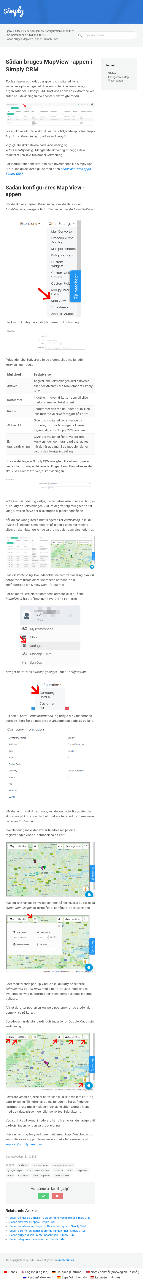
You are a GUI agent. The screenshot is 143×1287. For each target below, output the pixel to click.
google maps (14, 1170)
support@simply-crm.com (24, 1144)
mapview (23, 1175)
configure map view (63, 1165)
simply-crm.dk (65, 1260)
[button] (43, 1196)
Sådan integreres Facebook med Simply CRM (36, 1239)
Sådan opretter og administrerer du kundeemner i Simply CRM (47, 1230)
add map (23, 1165)
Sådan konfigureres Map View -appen (118, 77)
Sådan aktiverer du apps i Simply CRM (32, 1222)
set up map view (41, 1175)
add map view (40, 1165)
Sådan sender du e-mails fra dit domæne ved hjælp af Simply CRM (49, 1217)
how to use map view (38, 1170)
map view (82, 1170)
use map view (62, 1175)
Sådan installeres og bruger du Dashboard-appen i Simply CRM (47, 1226)
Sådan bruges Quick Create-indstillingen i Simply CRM (41, 1235)
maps (10, 1175)
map (69, 1170)
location (58, 1170)
